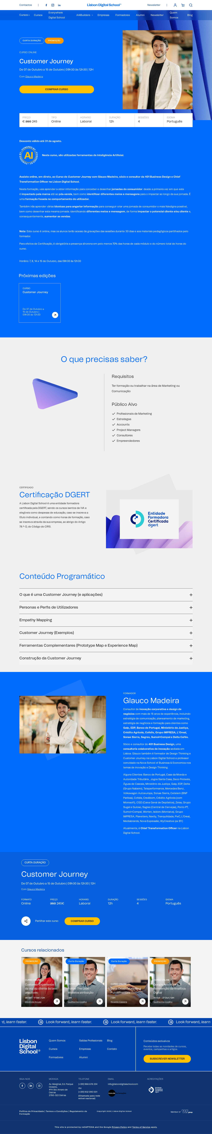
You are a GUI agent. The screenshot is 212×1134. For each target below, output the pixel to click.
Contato (112, 1049)
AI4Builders (83, 15)
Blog (190, 15)
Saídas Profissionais (90, 1040)
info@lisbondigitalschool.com (123, 1084)
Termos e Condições (57, 1111)
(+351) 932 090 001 (87, 1092)
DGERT (42, 508)
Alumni (140, 15)
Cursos (38, 15)
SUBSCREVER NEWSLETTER (167, 1059)
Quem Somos (57, 1040)
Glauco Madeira (108, 177)
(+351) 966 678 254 (87, 1084)
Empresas (103, 15)
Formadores (122, 15)
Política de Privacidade (31, 1111)
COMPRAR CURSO (82, 921)
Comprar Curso (56, 89)
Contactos (25, 5)
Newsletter (153, 5)
